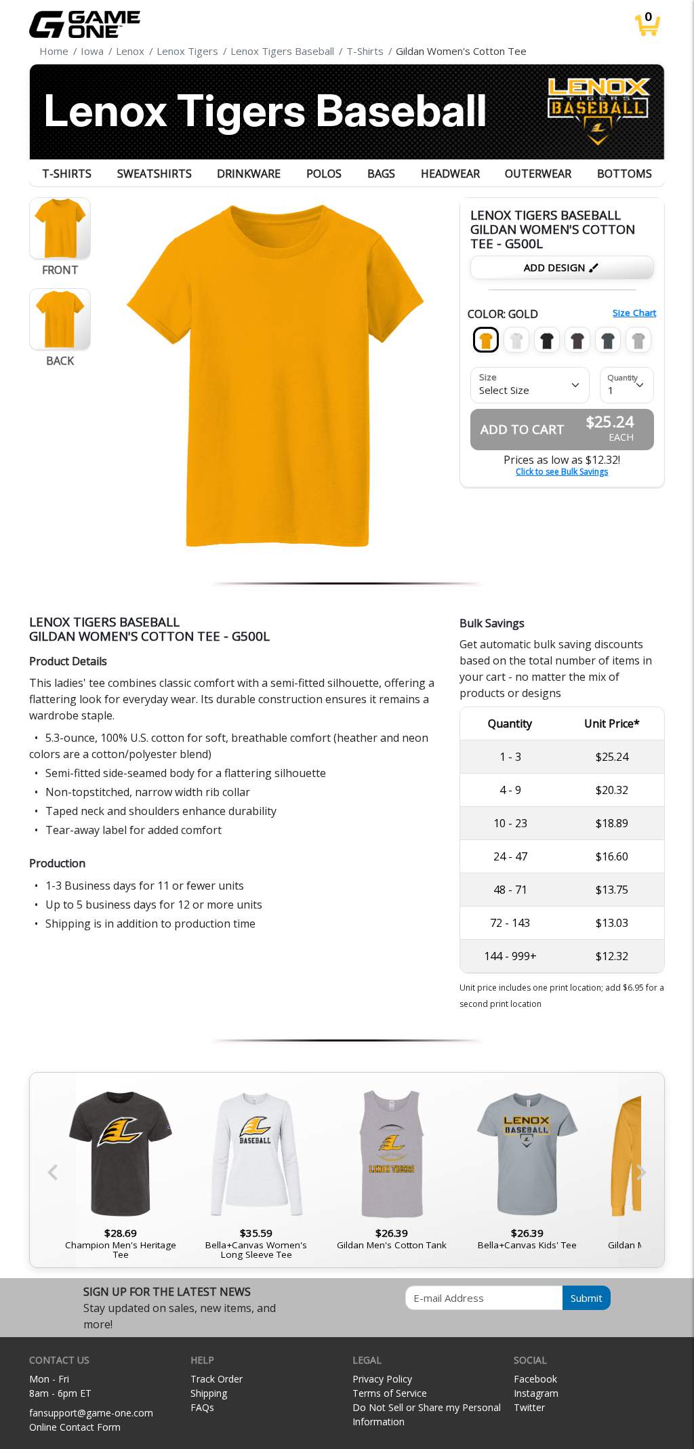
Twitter (529, 1407)
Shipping (208, 1393)
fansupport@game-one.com (91, 1412)
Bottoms (624, 173)
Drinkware (249, 173)
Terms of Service (389, 1393)
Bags (381, 173)
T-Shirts (66, 173)
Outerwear (538, 173)
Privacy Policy (382, 1378)
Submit (587, 1298)
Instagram (536, 1393)
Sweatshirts (154, 173)
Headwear (450, 173)
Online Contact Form (75, 1427)
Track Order (216, 1378)
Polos (324, 173)
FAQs (202, 1407)
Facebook (535, 1378)
